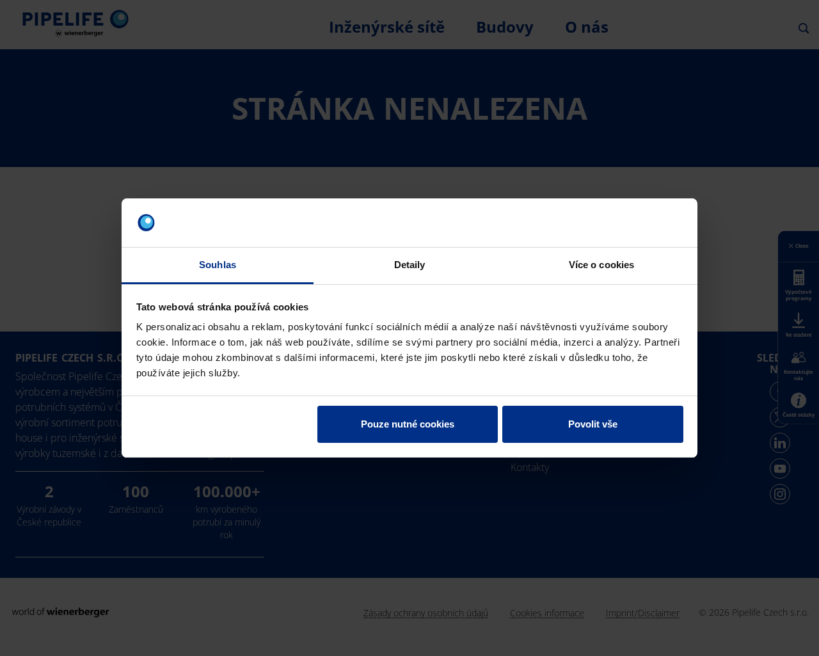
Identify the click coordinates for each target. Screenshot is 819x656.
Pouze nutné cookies (407, 424)
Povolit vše (592, 424)
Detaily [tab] (409, 264)
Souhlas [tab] (217, 264)
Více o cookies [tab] (601, 264)
